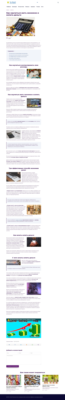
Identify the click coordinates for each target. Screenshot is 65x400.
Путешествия (21, 6)
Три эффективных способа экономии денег (18, 56)
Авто (42, 6)
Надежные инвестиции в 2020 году (31, 387)
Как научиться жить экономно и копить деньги (18, 55)
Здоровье (33, 6)
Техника (38, 6)
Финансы (27, 6)
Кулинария (14, 6)
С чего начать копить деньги (15, 59)
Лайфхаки (9, 6)
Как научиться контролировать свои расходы (18, 53)
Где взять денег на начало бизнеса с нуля (48, 386)
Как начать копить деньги (14, 58)
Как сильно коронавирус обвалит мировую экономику (14, 387)
